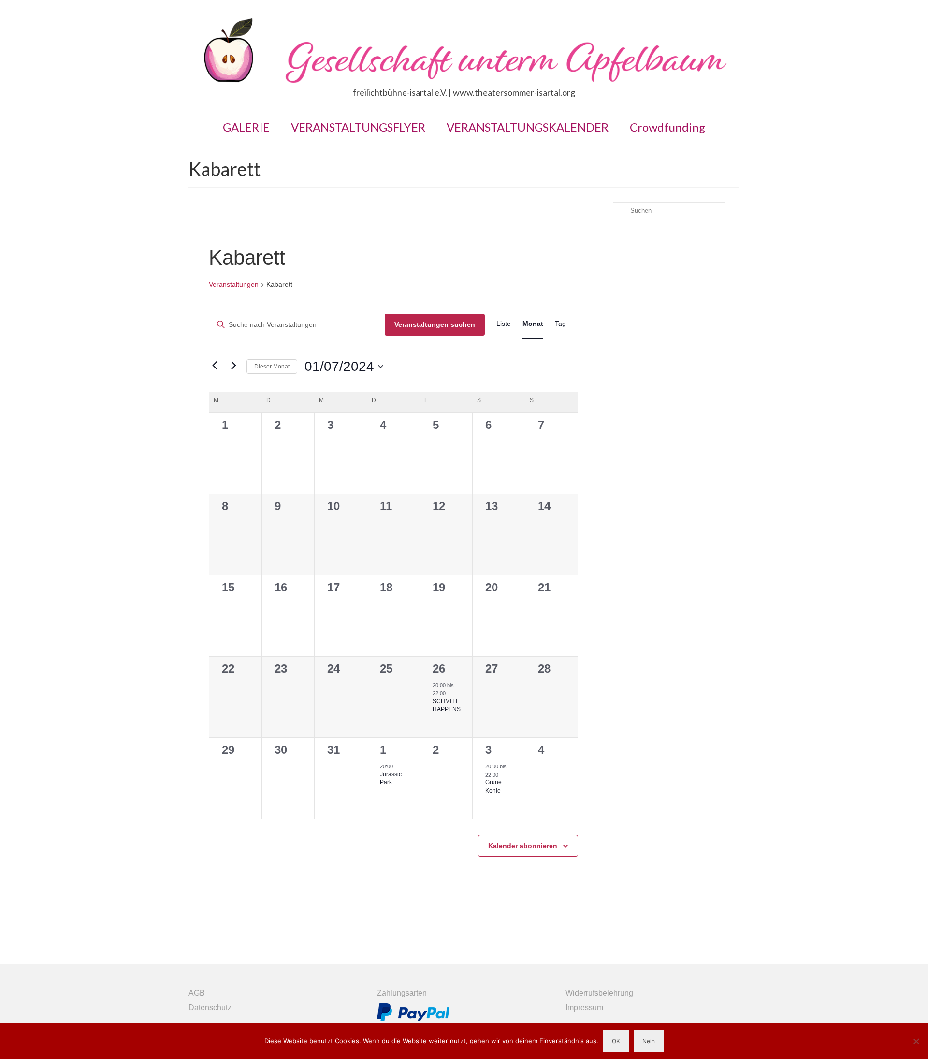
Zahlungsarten (402, 993)
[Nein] (916, 1041)
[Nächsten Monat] (233, 365)
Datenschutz (210, 1007)
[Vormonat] (214, 365)
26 (439, 668)
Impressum (584, 1007)
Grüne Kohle (493, 786)
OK (616, 1040)
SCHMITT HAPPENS (447, 705)
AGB (196, 993)
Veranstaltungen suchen (434, 324)
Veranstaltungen (234, 284)
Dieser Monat (272, 366)
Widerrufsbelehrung (599, 993)
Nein (648, 1040)
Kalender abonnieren (522, 846)
